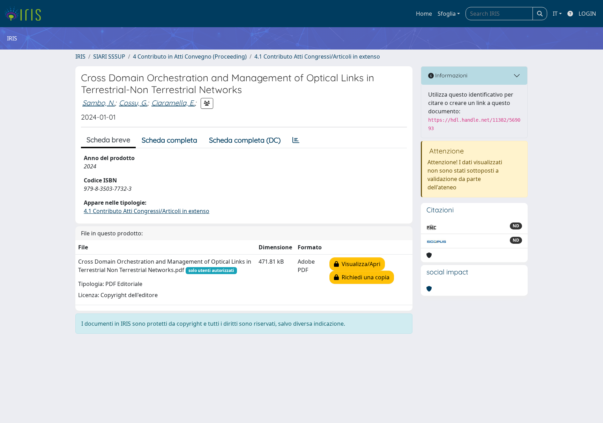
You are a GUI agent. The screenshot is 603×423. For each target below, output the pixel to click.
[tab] (295, 140)
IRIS (80, 56)
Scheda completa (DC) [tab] (245, 140)
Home (424, 13)
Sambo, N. (98, 102)
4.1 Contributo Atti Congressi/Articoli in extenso (317, 56)
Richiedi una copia (364, 277)
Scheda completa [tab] (169, 140)
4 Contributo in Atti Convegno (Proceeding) (190, 56)
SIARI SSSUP (109, 56)
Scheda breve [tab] (108, 139)
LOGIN (587, 13)
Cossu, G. (133, 102)
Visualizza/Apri (359, 264)
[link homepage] (25, 13)
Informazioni (450, 75)
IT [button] (555, 13)
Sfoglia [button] (447, 13)
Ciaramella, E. (173, 102)
